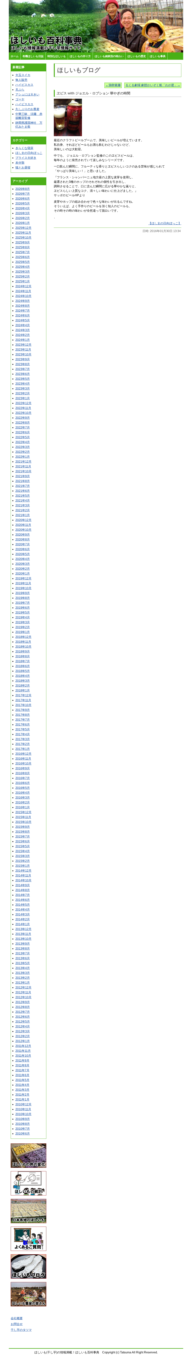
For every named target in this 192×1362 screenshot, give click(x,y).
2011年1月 (22, 1099)
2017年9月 (22, 710)
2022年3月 (22, 447)
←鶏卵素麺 (113, 85)
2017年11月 (23, 700)
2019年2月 (22, 627)
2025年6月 (22, 257)
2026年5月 (22, 203)
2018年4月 (22, 675)
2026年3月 (22, 213)
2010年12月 (23, 1104)
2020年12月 (23, 520)
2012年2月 (22, 1036)
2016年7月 (22, 778)
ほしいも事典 (158, 56)
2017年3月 (22, 739)
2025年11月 (23, 232)
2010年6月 (22, 1133)
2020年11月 (23, 524)
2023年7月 (22, 369)
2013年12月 (23, 929)
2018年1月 (22, 690)
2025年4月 (22, 266)
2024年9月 (22, 300)
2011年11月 (23, 1050)
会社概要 (17, 1318)
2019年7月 (22, 602)
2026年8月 (22, 188)
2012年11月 (23, 992)
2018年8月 (22, 656)
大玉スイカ (22, 75)
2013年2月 (22, 977)
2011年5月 (22, 1080)
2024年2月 (22, 335)
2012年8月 (22, 1007)
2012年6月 (22, 1016)
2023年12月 (23, 344)
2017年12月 (23, 695)
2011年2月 (22, 1094)
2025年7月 (22, 252)
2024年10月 (23, 296)
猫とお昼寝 (22, 167)
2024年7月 (22, 310)
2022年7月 (22, 427)
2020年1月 (22, 573)
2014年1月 (22, 924)
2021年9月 (22, 476)
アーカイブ (20, 181)
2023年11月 (23, 349)
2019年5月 (22, 612)
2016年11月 (23, 758)
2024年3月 (22, 330)
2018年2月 (22, 685)
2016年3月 (22, 797)
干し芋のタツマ (21, 1329)
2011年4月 (22, 1084)
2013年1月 (22, 982)
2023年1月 (22, 398)
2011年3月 (22, 1089)
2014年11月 (23, 875)
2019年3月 (22, 622)
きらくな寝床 (24, 148)
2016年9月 (22, 768)
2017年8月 (22, 714)
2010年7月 (22, 1128)
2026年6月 (22, 198)
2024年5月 (22, 320)
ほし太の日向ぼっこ (28, 153)
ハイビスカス (24, 84)
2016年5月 (22, 787)
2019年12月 (23, 578)
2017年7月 (22, 719)
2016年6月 (22, 783)
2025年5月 (22, 262)
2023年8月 (22, 364)
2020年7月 (22, 544)
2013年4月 (22, 968)
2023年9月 (22, 359)
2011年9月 (22, 1060)
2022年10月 (23, 412)
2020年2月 (22, 568)
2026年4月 (22, 208)
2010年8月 (22, 1123)
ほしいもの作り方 (80, 56)
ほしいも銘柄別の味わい (109, 56)
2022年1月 (22, 456)
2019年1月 (22, 632)
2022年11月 (23, 408)
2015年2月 (22, 860)
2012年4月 (22, 1026)
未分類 (19, 162)
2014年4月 (22, 909)
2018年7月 (22, 661)
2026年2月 (22, 218)
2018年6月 (22, 666)
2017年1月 (22, 748)
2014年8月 (22, 890)
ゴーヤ (19, 99)
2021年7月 (22, 486)
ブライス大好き (25, 157)
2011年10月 (23, 1055)
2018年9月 (22, 651)
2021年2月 (22, 510)
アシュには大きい (27, 94)
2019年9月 (22, 593)
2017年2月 (22, 744)
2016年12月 (23, 753)
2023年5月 (22, 378)
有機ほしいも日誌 (33, 56)
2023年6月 (22, 374)
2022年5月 (22, 437)
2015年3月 (22, 856)
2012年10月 (23, 997)
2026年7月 (22, 193)
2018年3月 (22, 680)
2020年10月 (23, 529)
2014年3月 (22, 914)
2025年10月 (23, 237)
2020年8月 (22, 539)
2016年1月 (22, 807)
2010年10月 (23, 1114)
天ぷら (19, 89)
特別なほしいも (56, 56)
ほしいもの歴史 (137, 56)
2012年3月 (22, 1031)
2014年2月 (22, 919)
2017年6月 (22, 724)
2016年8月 (22, 773)
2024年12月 (23, 286)
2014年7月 (22, 895)
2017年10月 (23, 705)
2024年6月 (22, 315)
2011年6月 (22, 1075)
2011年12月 (23, 1046)
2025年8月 (22, 247)
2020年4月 (22, 559)
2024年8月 (22, 305)
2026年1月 (22, 223)
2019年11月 (23, 583)
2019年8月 (22, 598)
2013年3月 (22, 972)
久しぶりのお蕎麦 (27, 109)
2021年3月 (22, 505)
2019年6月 (22, 607)
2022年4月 (22, 442)
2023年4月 (22, 383)
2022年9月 (22, 417)
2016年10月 (23, 763)
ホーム (15, 56)
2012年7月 (22, 1011)
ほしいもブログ (78, 70)
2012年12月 (23, 987)
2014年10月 (23, 880)
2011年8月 (22, 1065)
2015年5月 (22, 846)
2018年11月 (23, 641)
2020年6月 (22, 549)
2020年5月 (22, 554)
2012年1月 (22, 1041)
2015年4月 (22, 851)
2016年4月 (22, 792)
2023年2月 (22, 393)
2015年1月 (22, 865)
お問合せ (17, 1324)
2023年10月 (23, 354)
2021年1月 (22, 515)
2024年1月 (22, 339)
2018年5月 (22, 671)
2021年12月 (23, 461)
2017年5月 (22, 729)
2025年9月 (22, 242)
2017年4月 (22, 734)
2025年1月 (22, 281)
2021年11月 (23, 466)
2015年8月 (22, 831)
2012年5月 (22, 1021)
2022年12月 (23, 403)
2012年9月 (22, 1002)
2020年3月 (22, 563)
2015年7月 (22, 836)
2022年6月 (22, 432)
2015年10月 (23, 822)
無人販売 (21, 79)
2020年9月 (22, 534)
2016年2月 (22, 802)
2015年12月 (23, 812)
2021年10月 (23, 471)
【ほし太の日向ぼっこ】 (164, 223)
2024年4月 (22, 325)
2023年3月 (22, 388)
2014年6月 (22, 899)
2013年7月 (22, 953)
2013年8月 (22, 948)
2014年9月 (22, 885)
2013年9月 (22, 943)
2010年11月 (23, 1109)
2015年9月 (22, 826)
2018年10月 (23, 646)
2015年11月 (23, 817)
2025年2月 (22, 276)
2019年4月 (22, 617)
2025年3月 (22, 271)
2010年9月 (22, 1119)
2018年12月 (23, 636)
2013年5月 (22, 963)
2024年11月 (23, 291)
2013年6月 (22, 958)
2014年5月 (22, 904)
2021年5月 (22, 495)
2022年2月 (22, 451)
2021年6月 (22, 490)
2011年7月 (22, 1070)
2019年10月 (23, 588)
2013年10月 (23, 938)
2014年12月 (23, 870)
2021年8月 (22, 481)
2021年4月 (22, 500)
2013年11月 (23, 934)
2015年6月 (22, 841)
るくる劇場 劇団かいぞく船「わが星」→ (152, 85)
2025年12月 (23, 227)
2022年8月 (22, 422)
